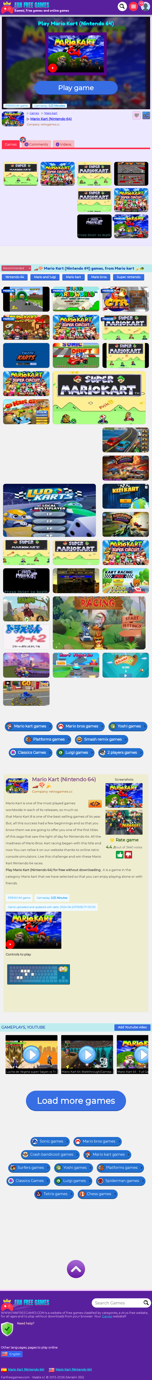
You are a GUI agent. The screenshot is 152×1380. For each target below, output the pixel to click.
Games (11, 144)
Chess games (99, 1194)
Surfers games (30, 1167)
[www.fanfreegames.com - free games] (26, 1304)
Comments (37, 144)
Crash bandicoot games (51, 1154)
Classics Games (32, 752)
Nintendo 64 (15, 277)
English (14, 1354)
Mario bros (99, 277)
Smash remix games (103, 739)
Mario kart (73, 277)
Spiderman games (122, 1180)
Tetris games (55, 1194)
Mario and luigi (45, 277)
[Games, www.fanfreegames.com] (26, 7)
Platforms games (49, 739)
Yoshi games (129, 726)
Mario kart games (30, 726)
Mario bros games (82, 726)
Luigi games (76, 752)
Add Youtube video (132, 1027)
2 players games (122, 752)
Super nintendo (129, 277)
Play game (76, 88)
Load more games (76, 1100)
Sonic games (51, 1141)
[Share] (146, 115)
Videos (64, 144)
